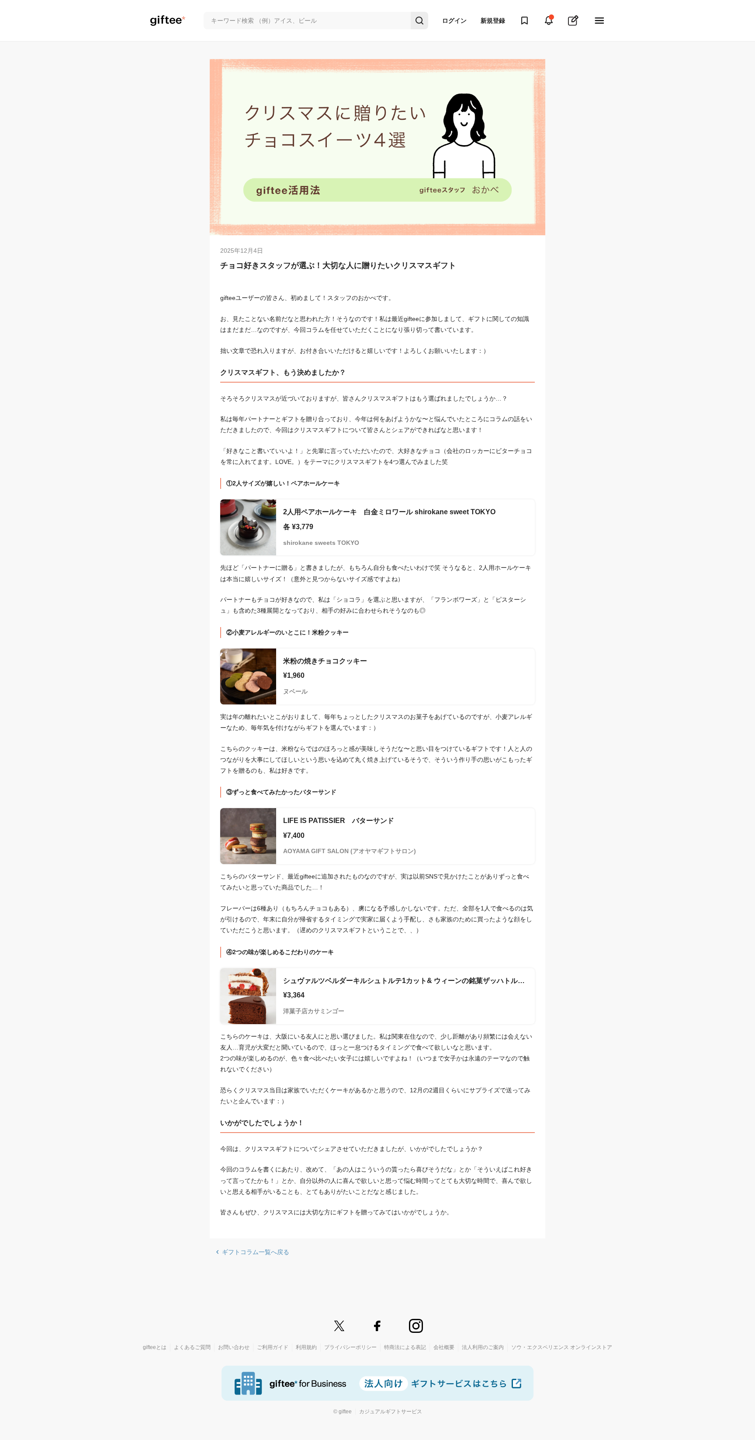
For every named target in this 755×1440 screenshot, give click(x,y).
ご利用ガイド (272, 1347)
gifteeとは (154, 1347)
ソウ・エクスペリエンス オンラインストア (561, 1347)
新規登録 (493, 20)
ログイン (454, 20)
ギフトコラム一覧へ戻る (255, 1251)
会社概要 (443, 1347)
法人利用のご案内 (483, 1347)
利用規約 (306, 1347)
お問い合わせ (233, 1347)
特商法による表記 (405, 1347)
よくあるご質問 (192, 1347)
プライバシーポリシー (350, 1347)
